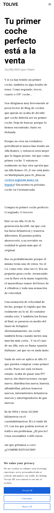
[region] (27, 485)
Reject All (27, 506)
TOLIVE (10, 4)
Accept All (27, 490)
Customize (27, 498)
